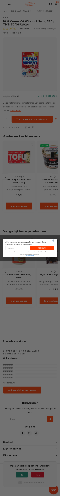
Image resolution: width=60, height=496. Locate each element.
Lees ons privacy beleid (30, 255)
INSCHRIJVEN (42, 248)
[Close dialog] (53, 240)
